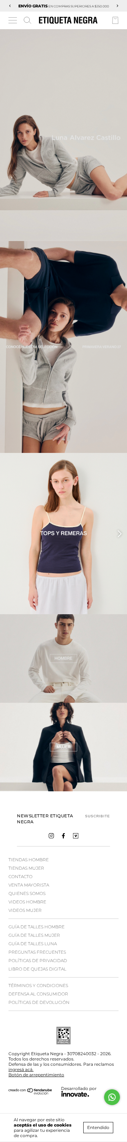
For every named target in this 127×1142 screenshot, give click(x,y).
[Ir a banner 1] (63, 135)
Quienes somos (27, 893)
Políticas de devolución (38, 1002)
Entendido (98, 1127)
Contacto (20, 876)
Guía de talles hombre (36, 926)
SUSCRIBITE (97, 816)
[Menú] (13, 21)
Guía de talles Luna (32, 943)
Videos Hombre (27, 901)
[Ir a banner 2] (63, 747)
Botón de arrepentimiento (36, 1074)
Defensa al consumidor (38, 994)
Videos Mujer (25, 910)
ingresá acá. (21, 1069)
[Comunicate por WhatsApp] (112, 1097)
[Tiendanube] (30, 1093)
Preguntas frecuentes (37, 952)
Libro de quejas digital (37, 969)
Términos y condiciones (38, 985)
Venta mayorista (28, 885)
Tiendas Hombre (28, 859)
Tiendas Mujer (26, 868)
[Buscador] (27, 20)
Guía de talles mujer (34, 935)
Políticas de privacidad (37, 960)
